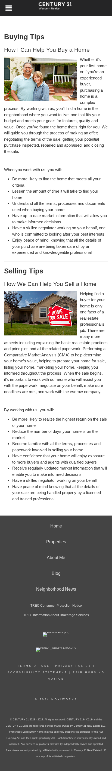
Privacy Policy (73, 666)
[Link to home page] (56, 8)
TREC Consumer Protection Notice (56, 605)
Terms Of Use (33, 666)
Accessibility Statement (37, 672)
